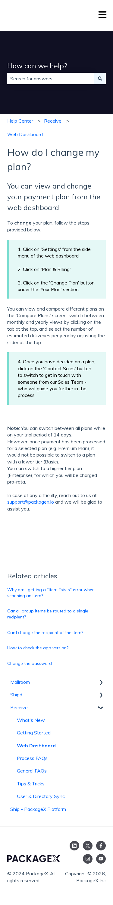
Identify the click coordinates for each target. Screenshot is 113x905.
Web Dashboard (25, 134)
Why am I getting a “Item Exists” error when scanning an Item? (51, 592)
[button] (101, 682)
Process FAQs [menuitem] (32, 758)
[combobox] (50, 78)
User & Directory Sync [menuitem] (41, 796)
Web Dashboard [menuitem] (36, 746)
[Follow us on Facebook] (101, 845)
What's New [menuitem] (31, 720)
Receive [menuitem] (19, 707)
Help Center (20, 121)
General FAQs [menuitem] (32, 771)
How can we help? (37, 65)
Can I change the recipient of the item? (45, 632)
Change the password (29, 663)
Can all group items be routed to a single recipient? (47, 614)
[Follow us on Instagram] (88, 859)
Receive (52, 121)
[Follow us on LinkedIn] (74, 845)
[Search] (100, 78)
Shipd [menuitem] (16, 695)
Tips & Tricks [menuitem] (31, 784)
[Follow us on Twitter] (88, 845)
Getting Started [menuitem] (34, 733)
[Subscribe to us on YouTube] (101, 859)
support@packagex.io (30, 502)
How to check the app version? (37, 647)
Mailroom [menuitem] (20, 682)
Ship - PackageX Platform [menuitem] (38, 809)
